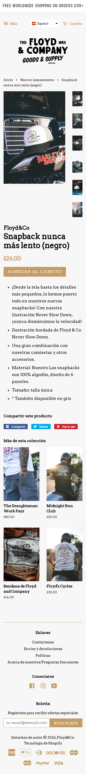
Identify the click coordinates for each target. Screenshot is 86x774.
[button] (44, 23)
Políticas (43, 655)
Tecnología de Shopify (43, 743)
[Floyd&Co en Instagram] (43, 687)
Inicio (8, 80)
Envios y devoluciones (43, 649)
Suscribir (66, 723)
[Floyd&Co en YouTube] (54, 687)
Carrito (75, 23)
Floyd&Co (65, 737)
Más (13, 23)
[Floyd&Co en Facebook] (32, 687)
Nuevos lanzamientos (37, 80)
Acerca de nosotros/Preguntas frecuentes (43, 662)
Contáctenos (43, 642)
